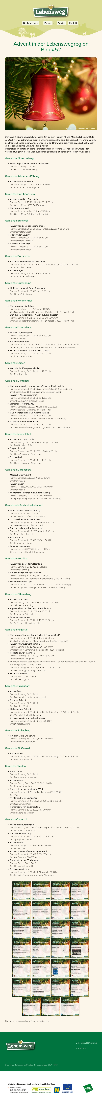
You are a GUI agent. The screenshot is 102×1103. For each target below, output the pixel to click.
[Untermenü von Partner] (53, 23)
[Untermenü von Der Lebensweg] (40, 23)
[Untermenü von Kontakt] (79, 23)
